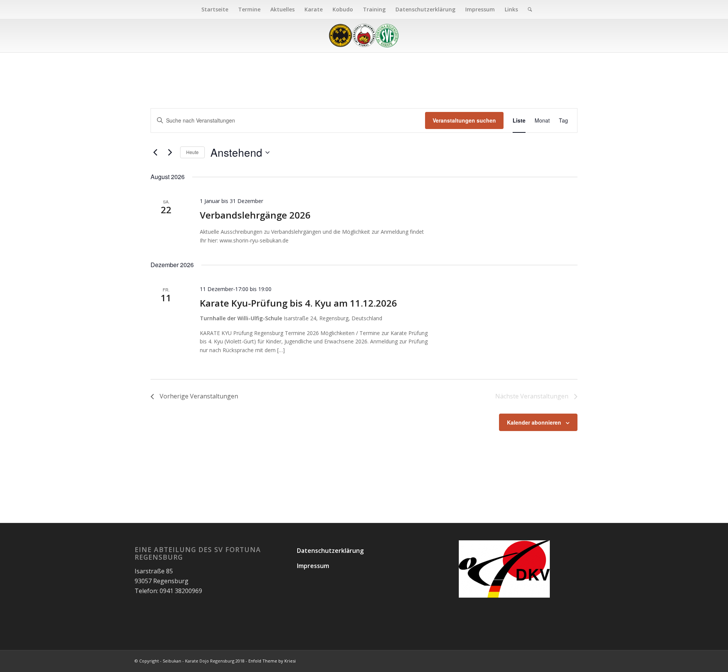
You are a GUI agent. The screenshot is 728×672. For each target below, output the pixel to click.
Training (374, 9)
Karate (313, 9)
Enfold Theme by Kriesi (272, 661)
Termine (249, 9)
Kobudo (343, 9)
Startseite (214, 9)
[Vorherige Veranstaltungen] (155, 152)
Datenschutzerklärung (425, 9)
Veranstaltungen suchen (464, 120)
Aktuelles (282, 9)
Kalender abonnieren (534, 422)
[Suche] (527, 9)
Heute (192, 152)
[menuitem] (527, 9)
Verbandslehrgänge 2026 (255, 215)
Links (511, 9)
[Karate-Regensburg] (364, 35)
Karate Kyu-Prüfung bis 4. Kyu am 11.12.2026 (298, 303)
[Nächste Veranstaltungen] (169, 152)
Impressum (480, 9)
